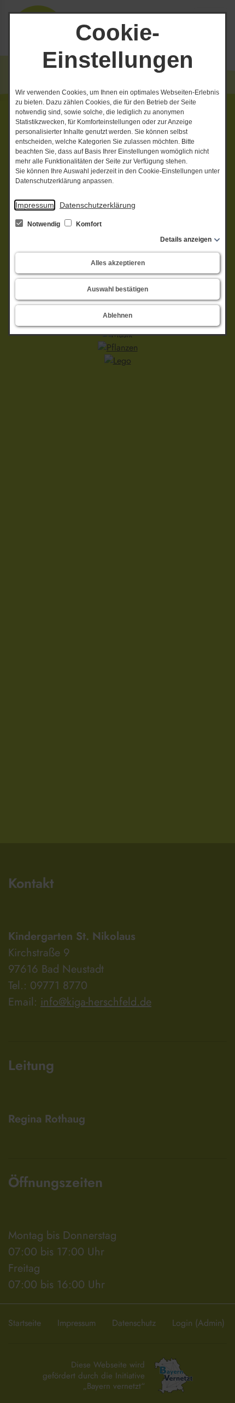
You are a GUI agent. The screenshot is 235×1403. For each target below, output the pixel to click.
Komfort (88, 224)
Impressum (34, 205)
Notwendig (44, 224)
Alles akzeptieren (118, 263)
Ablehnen (117, 315)
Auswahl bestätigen (117, 289)
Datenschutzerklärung (98, 205)
